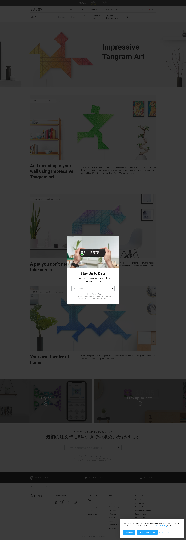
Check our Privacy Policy (93, 294)
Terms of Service (97, 298)
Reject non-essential (147, 532)
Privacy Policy (83, 298)
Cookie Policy (161, 526)
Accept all (129, 532)
